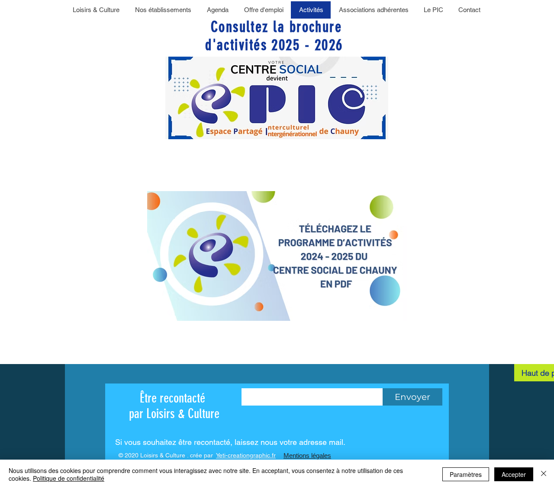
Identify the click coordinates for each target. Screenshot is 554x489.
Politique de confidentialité (68, 478)
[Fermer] (543, 474)
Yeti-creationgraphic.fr (246, 455)
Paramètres (466, 474)
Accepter (514, 474)
